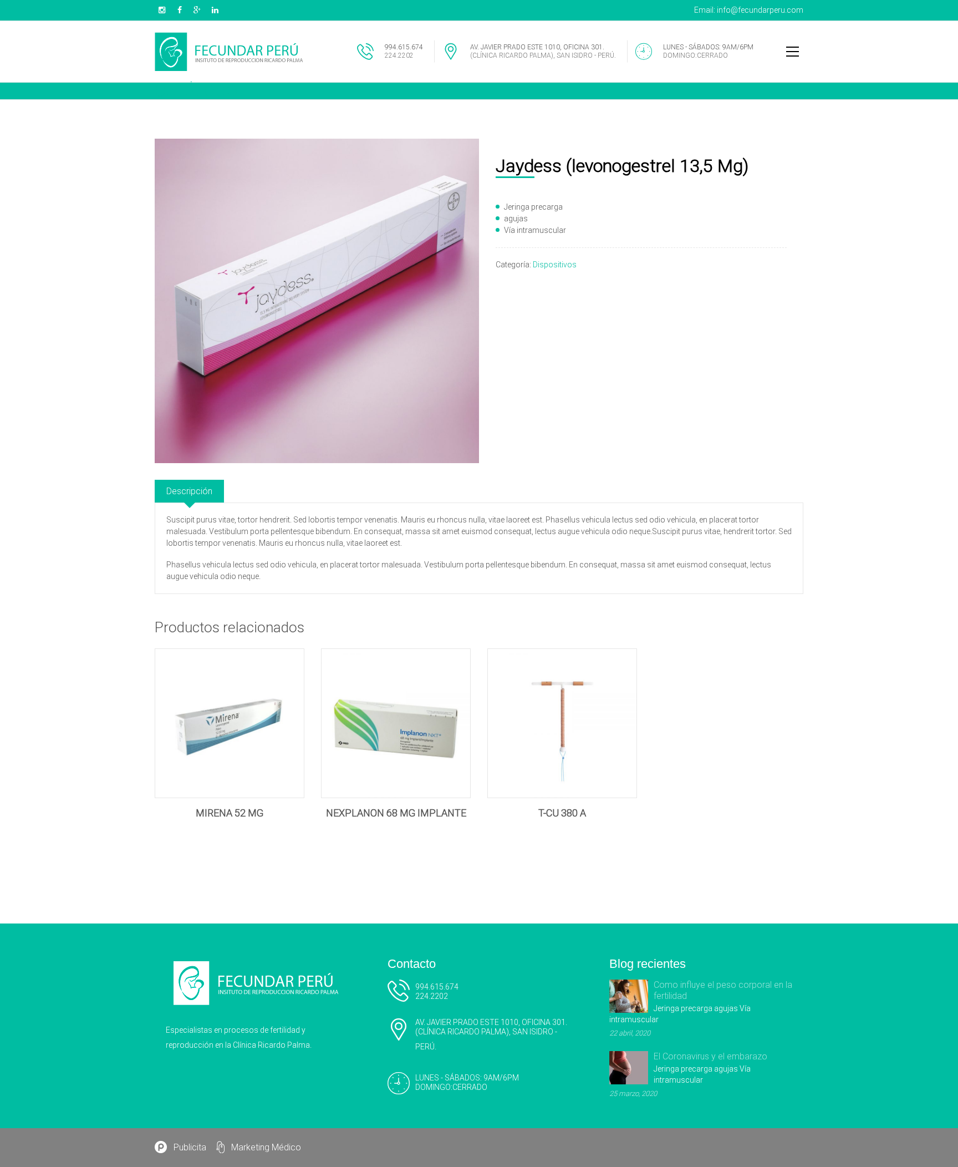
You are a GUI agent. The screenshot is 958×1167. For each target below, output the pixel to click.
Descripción (189, 491)
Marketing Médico (266, 1147)
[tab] (189, 491)
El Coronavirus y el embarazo (710, 1056)
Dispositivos (555, 264)
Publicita (190, 1147)
